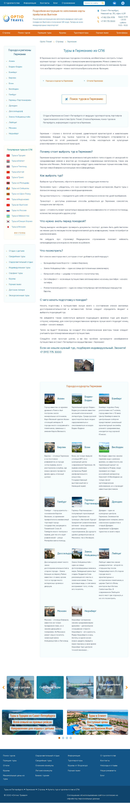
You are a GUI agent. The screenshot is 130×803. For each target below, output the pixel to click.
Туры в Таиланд (19, 167)
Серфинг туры (16, 273)
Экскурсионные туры (19, 296)
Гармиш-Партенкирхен (20, 100)
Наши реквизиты (108, 771)
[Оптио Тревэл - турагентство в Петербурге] (13, 18)
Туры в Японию (19, 227)
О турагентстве (12, 3)
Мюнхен (13, 128)
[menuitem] (12, 3)
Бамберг (13, 72)
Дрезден (13, 106)
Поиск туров (24, 33)
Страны (6, 33)
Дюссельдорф (16, 111)
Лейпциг (13, 123)
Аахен (12, 61)
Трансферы (121, 33)
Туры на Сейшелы (20, 188)
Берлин (12, 78)
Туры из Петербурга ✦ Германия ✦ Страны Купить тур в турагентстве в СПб (41, 790)
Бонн (11, 84)
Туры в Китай (18, 172)
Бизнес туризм (42, 776)
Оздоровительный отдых (21, 262)
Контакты (44, 3)
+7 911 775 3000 (108, 21)
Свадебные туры (17, 257)
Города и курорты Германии (59, 81)
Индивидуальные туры (19, 268)
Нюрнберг (14, 134)
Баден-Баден (15, 67)
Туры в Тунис (18, 177)
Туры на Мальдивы (20, 183)
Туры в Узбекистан (20, 216)
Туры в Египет (18, 161)
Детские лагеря (17, 290)
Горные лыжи (102, 33)
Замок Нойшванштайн (19, 117)
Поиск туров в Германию (86, 99)
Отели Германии (95, 81)
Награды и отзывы (108, 766)
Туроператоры (81, 33)
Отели (6, 766)
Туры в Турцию (19, 156)
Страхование (68, 3)
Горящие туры (44, 33)
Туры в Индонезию (20, 200)
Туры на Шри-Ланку (21, 194)
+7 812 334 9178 (108, 18)
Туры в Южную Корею (22, 221)
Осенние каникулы (44, 766)
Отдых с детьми (16, 251)
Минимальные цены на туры (14, 777)
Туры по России (19, 211)
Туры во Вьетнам (20, 205)
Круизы (62, 33)
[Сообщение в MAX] (124, 3)
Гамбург (12, 95)
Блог (55, 3)
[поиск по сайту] (103, 3)
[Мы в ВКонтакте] (115, 3)
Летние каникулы (43, 771)
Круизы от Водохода (78, 766)
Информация (30, 3)
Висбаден (14, 89)
